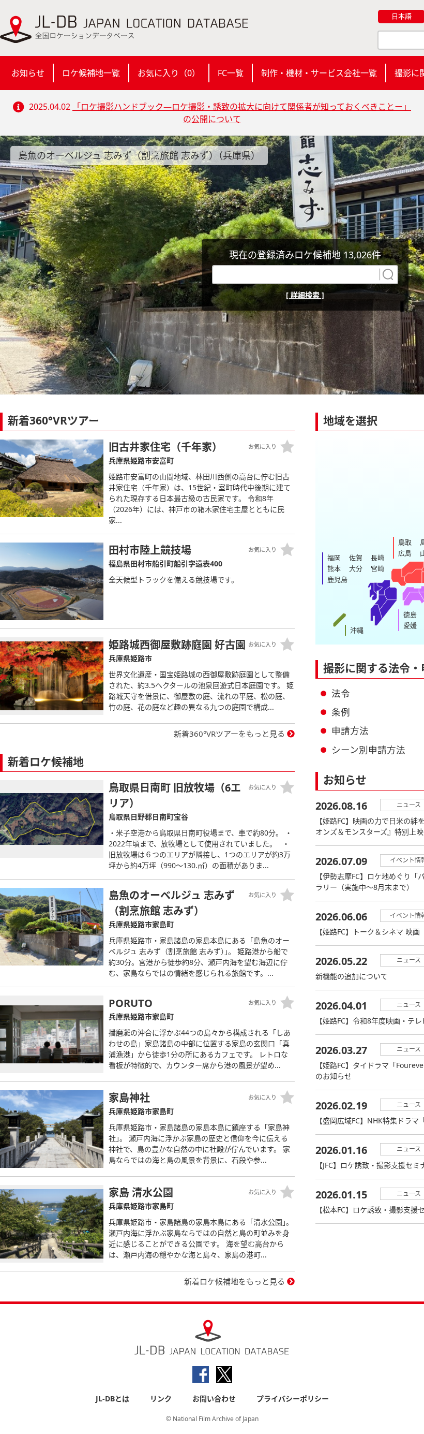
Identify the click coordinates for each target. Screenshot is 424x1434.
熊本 (334, 568)
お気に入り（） (169, 73)
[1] (387, 274)
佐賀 (355, 557)
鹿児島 (337, 579)
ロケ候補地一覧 (91, 73)
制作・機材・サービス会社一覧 (319, 73)
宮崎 (377, 568)
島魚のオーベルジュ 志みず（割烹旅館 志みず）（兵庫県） (139, 155)
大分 (355, 568)
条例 (340, 712)
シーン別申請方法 (368, 749)
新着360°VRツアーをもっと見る (229, 733)
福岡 (334, 557)
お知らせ (27, 73)
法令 (340, 693)
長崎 (377, 557)
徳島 (410, 614)
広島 (405, 553)
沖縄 (357, 630)
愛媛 (410, 625)
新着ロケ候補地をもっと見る (234, 1281)
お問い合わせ (214, 1398)
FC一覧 (231, 73)
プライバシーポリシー (292, 1398)
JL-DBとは (112, 1398)
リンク (161, 1398)
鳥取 (405, 542)
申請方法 (350, 730)
